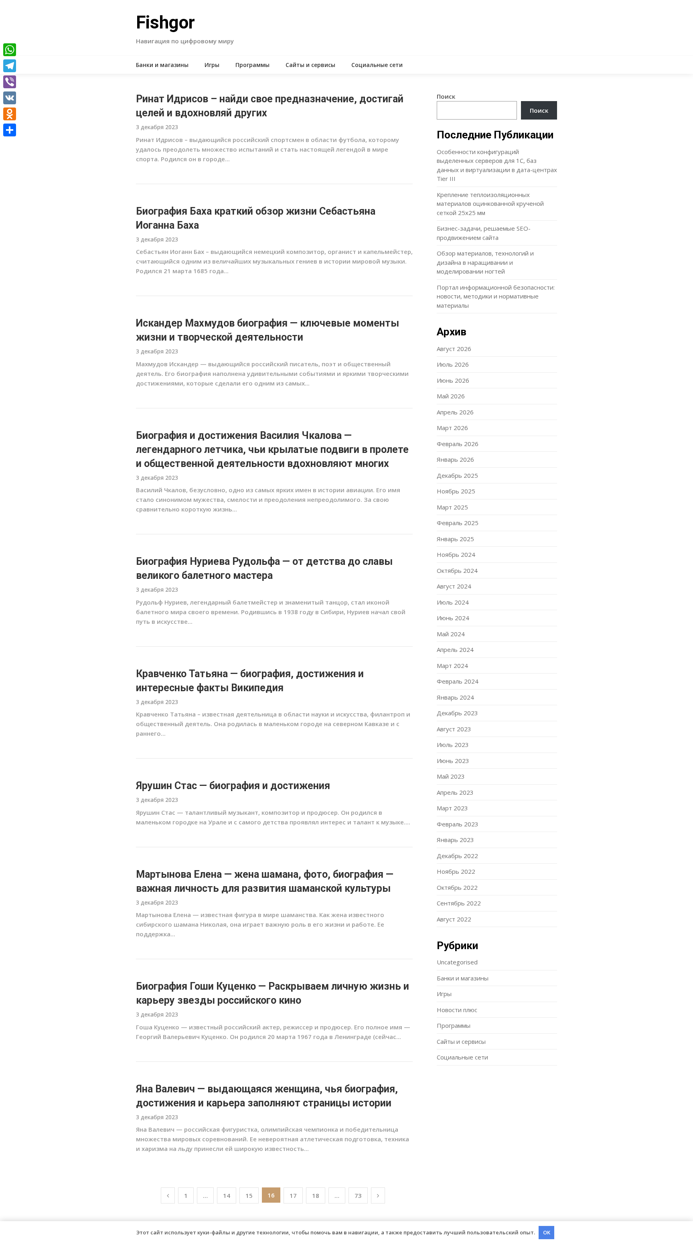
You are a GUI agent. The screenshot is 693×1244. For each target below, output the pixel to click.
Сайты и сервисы (310, 65)
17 (293, 1195)
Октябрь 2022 (457, 887)
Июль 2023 (453, 745)
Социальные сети (377, 65)
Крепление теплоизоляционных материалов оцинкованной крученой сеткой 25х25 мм (490, 204)
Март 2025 (452, 507)
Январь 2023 (455, 840)
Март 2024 (452, 666)
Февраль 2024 (457, 681)
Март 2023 (452, 808)
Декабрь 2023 (457, 713)
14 (226, 1195)
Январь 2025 (455, 539)
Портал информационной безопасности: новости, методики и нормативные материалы (496, 296)
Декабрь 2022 (457, 856)
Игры (212, 65)
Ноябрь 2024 (456, 554)
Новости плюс (457, 1010)
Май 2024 (451, 634)
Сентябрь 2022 (459, 903)
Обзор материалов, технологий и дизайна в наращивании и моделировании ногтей (485, 262)
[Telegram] (10, 66)
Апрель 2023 (455, 792)
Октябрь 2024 (457, 570)
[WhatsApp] (10, 50)
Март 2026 (452, 428)
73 (358, 1195)
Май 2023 (451, 776)
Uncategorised (457, 962)
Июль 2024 (453, 602)
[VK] (10, 98)
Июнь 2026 (453, 380)
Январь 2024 (455, 697)
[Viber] (10, 82)
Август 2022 (454, 919)
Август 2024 (454, 586)
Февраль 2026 (457, 444)
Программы (252, 65)
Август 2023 (454, 729)
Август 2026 (454, 349)
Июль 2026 (453, 364)
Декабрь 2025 (457, 475)
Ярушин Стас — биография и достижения (233, 785)
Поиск (446, 96)
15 (249, 1195)
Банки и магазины (162, 65)
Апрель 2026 (455, 412)
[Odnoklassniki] (10, 114)
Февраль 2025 (457, 523)
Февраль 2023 (457, 824)
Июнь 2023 (453, 761)
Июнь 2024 (453, 618)
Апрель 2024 (455, 649)
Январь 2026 (455, 459)
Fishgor (165, 22)
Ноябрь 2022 (456, 871)
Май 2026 (451, 396)
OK (546, 1232)
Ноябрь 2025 (456, 491)
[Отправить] (10, 130)
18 (315, 1195)
